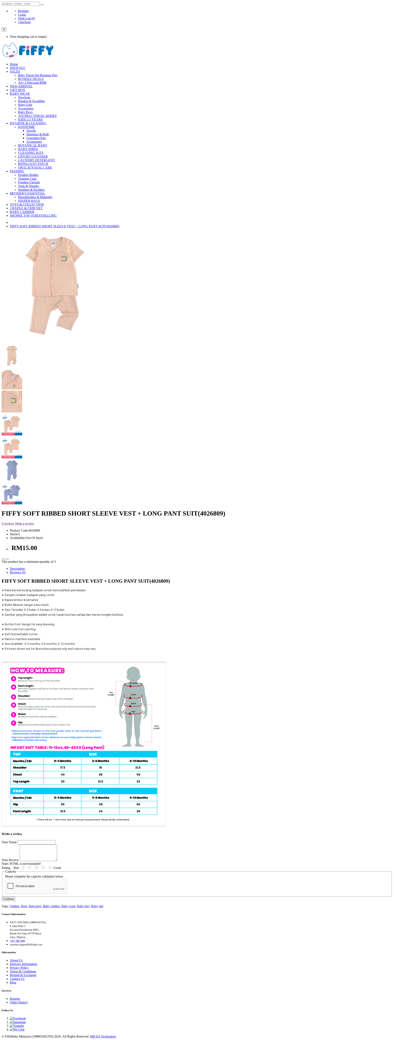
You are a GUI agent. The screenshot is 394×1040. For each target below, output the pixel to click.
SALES (15, 71)
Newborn (24, 97)
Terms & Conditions (23, 971)
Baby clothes (51, 906)
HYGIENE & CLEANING (28, 123)
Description (17, 568)
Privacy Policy (19, 967)
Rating (6, 868)
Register (23, 11)
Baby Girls (25, 104)
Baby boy (83, 906)
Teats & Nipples (28, 186)
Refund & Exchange (23, 975)
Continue (8, 898)
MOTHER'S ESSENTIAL (27, 193)
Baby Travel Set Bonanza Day (38, 75)
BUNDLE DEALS (31, 79)
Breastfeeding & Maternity (35, 197)
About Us (16, 960)
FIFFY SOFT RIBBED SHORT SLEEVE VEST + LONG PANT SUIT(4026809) (64, 226)
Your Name (9, 842)
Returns (15, 998)
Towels (31, 130)
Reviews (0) (18, 572)
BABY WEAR (20, 93)
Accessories (25, 108)
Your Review (10, 860)
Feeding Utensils (29, 182)
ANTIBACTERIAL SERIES (37, 116)
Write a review (24, 523)
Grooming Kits (36, 138)
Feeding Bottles (28, 175)
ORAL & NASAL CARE (35, 167)
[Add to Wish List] (3, 559)
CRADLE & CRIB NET (26, 208)
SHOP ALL (17, 68)
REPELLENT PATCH (33, 164)
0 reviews (8, 523)
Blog (13, 982)
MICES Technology (103, 1036)
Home (14, 64)
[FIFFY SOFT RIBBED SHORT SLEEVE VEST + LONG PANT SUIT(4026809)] (55, 339)
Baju (24, 906)
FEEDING (17, 171)
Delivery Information (23, 964)
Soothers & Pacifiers (31, 189)
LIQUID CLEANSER (33, 156)
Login (22, 14)
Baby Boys (25, 112)
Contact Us (17, 979)
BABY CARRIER (22, 212)
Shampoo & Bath (37, 134)
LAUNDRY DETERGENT (36, 160)
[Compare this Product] (7, 559)
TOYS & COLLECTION (27, 204)
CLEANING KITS (31, 152)
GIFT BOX (17, 90)
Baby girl (97, 906)
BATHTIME (26, 127)
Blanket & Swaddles (31, 101)
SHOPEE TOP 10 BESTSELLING (33, 215)
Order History (19, 1002)
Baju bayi (35, 906)
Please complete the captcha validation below (34, 876)
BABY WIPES (28, 149)
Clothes (14, 906)
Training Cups (27, 178)
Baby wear (68, 906)
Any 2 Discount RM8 (32, 82)
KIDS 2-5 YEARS (30, 119)
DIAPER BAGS (29, 201)
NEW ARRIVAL (21, 86)
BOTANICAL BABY (32, 145)
